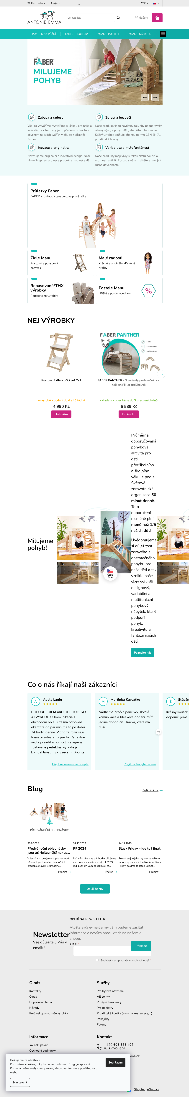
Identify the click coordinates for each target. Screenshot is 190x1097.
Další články (150, 790)
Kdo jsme (55, 3)
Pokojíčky (103, 1019)
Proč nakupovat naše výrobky (48, 1013)
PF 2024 (79, 849)
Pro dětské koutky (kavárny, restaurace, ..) (124, 1013)
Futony (101, 1025)
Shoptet (139, 1089)
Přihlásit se (141, 946)
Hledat (118, 18)
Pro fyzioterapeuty (109, 1002)
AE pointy (103, 997)
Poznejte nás (142, 653)
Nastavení (20, 1082)
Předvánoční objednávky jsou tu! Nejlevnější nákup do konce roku (47, 851)
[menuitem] (43, 34)
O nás (33, 997)
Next (161, 374)
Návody (34, 1008)
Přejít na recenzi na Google (70, 764)
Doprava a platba (40, 1002)
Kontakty (35, 991)
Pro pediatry (105, 1008)
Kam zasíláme (38, 3)
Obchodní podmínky (42, 1051)
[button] (145, 97)
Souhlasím (115, 1063)
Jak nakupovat (38, 1045)
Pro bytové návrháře (110, 991)
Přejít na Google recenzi (140, 764)
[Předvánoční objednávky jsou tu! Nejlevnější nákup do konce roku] (49, 818)
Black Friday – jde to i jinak (140, 849)
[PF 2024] (95, 818)
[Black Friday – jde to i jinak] (141, 818)
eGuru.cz (153, 1089)
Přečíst (62, 872)
